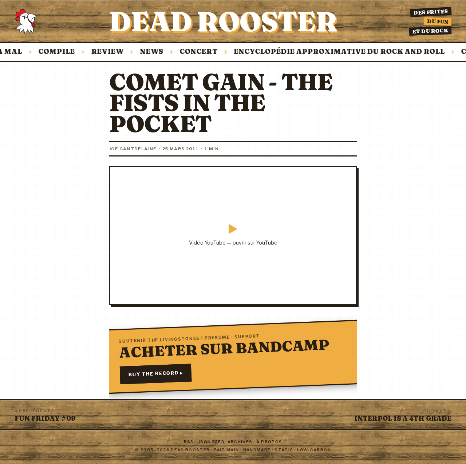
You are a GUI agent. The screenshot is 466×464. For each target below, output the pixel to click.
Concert (191, 52)
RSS (189, 441)
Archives (240, 441)
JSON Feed (211, 441)
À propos (269, 441)
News (144, 52)
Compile (49, 52)
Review (100, 52)
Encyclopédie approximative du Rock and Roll (332, 52)
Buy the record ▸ (155, 374)
